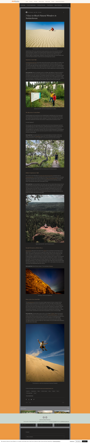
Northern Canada (44, 391)
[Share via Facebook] (26, 399)
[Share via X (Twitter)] (28, 399)
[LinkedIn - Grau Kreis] (46, 417)
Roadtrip (53, 391)
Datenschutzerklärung (56, 441)
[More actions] (63, 12)
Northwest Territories (41, 5)
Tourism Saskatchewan (31, 5)
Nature (39, 391)
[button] (68, 5)
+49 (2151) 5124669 (52, 421)
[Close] (88, 441)
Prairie (58, 391)
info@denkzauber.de (64, 421)
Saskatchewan (33, 391)
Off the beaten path (29, 393)
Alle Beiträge (23, 5)
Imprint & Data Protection (44, 419)
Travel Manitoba (50, 5)
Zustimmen (85, 441)
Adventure (28, 391)
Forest (35, 393)
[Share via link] (33, 399)
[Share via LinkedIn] (31, 399)
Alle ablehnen (78, 441)
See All (68, 408)
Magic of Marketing (58, 5)
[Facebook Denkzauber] (44, 417)
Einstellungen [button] (72, 441)
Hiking (50, 391)
